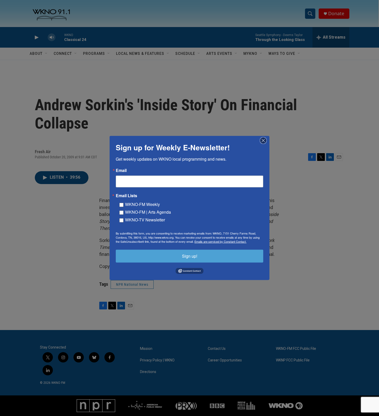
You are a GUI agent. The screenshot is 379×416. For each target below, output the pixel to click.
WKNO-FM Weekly (142, 204)
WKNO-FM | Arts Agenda (148, 212)
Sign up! (189, 256)
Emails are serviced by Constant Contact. (220, 241)
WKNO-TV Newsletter (145, 220)
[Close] (265, 140)
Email (121, 170)
